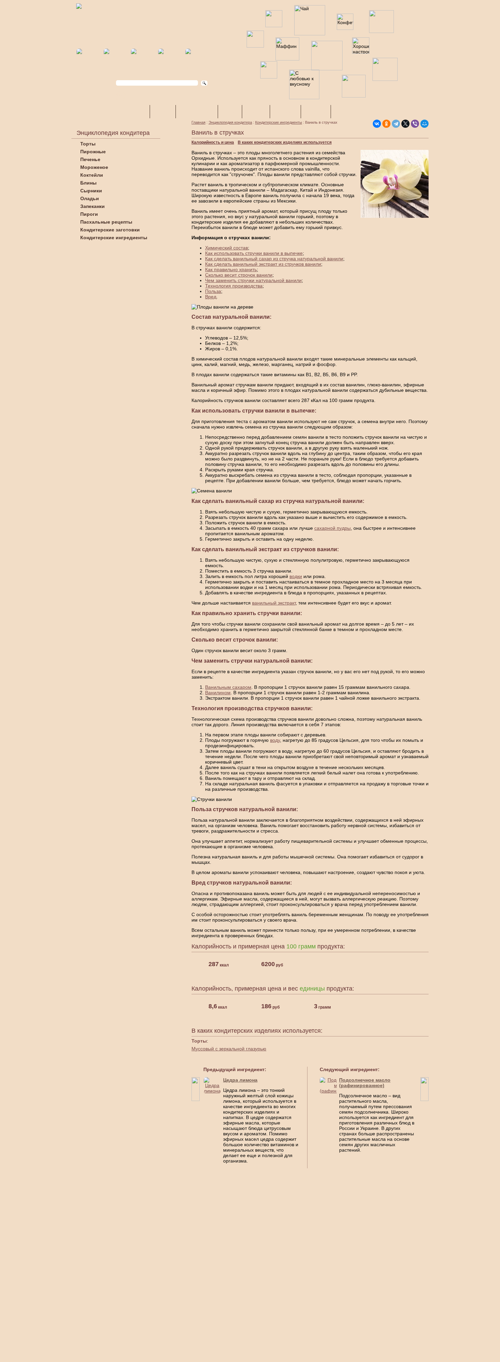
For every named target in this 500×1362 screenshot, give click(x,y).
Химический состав (226, 247)
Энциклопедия (196, 112)
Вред (210, 296)
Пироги (89, 214)
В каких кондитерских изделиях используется (285, 142)
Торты (88, 143)
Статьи (229, 112)
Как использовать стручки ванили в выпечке (254, 253)
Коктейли (91, 175)
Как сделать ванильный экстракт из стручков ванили (263, 264)
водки (295, 576)
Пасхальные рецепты (106, 222)
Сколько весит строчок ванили (238, 275)
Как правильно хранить (231, 269)
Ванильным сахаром (228, 687)
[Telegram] (396, 124)
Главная (198, 122)
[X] (405, 124)
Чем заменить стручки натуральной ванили (253, 280)
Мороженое (94, 167)
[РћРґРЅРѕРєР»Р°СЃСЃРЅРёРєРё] (386, 124)
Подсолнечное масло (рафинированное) (364, 1082)
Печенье (90, 159)
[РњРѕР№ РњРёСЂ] (424, 124)
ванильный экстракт (274, 603)
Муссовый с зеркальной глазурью (228, 1048)
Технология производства (234, 286)
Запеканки (92, 206)
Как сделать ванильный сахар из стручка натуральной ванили (274, 258)
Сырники (91, 190)
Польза (213, 291)
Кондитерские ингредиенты (113, 237)
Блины (88, 183)
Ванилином (218, 692)
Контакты (315, 112)
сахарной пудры (332, 528)
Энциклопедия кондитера (230, 122)
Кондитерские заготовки (110, 229)
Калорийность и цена (212, 142)
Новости (256, 112)
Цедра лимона (240, 1080)
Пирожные (93, 151)
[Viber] (415, 124)
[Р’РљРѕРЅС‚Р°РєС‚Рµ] (377, 124)
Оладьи (89, 198)
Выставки (285, 112)
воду (275, 740)
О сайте (162, 112)
